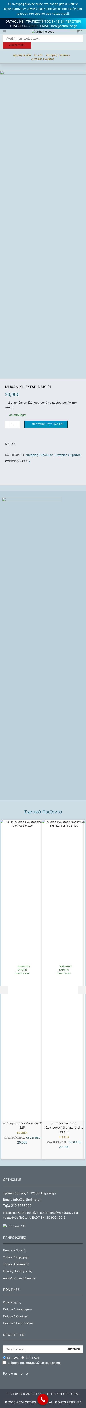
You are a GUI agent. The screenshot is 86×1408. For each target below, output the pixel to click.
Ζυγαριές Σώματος (42, 58)
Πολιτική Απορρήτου (17, 1309)
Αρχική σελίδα (22, 55)
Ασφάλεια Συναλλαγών (19, 1278)
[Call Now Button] (42, 1399)
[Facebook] (29, 461)
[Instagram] (27, 1373)
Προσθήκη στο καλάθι (47, 424)
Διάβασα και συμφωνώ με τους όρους (34, 1363)
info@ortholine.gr (64, 26)
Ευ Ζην (38, 55)
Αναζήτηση (17, 45)
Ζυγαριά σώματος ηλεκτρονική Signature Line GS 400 (63, 1127)
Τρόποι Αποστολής (16, 1264)
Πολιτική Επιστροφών (18, 1323)
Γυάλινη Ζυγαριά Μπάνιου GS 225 (22, 1125)
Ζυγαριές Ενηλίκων (58, 55)
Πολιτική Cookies (15, 1316)
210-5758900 (28, 26)
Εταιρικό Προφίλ (14, 1250)
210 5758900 (21, 1206)
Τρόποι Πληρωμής (15, 1257)
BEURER (22, 1132)
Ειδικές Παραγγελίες (17, 1271)
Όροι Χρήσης (12, 1302)
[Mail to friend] (32, 461)
